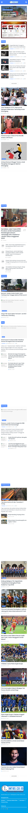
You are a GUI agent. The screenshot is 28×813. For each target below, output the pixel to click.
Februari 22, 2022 (5, 586)
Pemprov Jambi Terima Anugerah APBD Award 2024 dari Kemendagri (12, 424)
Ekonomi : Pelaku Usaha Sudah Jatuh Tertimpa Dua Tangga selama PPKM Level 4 (14, 294)
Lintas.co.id (7, 794)
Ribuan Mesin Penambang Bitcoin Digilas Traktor (17, 521)
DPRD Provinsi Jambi (7, 9)
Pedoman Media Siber (12, 800)
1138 (24, 63)
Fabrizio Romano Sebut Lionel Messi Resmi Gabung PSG (13, 768)
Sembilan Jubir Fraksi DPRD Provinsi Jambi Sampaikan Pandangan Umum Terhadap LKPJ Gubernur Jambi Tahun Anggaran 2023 (11, 233)
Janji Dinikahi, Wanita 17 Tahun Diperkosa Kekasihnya (17, 60)
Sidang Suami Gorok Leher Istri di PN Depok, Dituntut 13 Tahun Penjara (18, 75)
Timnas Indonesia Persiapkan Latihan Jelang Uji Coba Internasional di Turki (13, 610)
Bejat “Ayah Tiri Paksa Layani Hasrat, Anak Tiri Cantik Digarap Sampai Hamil (17, 53)
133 (16, 426)
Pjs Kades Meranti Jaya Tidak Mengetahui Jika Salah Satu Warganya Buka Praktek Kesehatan (16, 365)
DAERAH (4, 420)
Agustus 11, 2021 (5, 692)
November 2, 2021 (5, 167)
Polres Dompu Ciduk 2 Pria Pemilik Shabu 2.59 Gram (12, 136)
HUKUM (4, 104)
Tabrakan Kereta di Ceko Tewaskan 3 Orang (12, 503)
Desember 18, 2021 (5, 613)
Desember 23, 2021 (12, 448)
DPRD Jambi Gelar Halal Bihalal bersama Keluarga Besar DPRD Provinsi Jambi (15, 245)
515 (16, 343)
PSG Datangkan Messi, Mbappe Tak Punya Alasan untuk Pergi (13, 689)
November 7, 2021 (5, 139)
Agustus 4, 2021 (10, 505)
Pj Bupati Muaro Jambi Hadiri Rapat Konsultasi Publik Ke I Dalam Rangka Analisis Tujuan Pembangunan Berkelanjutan (14, 253)
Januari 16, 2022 (12, 440)
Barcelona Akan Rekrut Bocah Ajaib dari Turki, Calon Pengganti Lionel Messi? (12, 637)
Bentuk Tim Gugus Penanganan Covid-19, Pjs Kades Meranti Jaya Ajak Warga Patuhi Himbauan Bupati (17, 356)
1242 (25, 56)
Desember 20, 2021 (19, 56)
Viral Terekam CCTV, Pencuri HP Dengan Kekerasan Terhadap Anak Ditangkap (13, 109)
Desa (3, 337)
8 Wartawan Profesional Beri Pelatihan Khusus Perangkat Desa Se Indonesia (12, 340)
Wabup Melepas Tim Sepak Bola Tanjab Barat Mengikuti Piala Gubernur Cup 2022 (11, 583)
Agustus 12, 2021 (5, 641)
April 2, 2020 (11, 360)
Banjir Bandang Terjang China (16, 514)
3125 (25, 78)
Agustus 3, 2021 (5, 317)
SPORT (3, 606)
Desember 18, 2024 (10, 426)
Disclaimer (22, 800)
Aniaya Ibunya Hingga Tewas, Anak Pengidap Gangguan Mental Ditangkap (13, 164)
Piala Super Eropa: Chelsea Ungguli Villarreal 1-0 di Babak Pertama (12, 715)
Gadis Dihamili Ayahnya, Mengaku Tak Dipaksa (17, 438)
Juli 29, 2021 (4, 297)
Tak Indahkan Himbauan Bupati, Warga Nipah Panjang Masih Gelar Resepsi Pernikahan (15, 268)
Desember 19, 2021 (18, 63)
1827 (16, 505)
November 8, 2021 (18, 78)
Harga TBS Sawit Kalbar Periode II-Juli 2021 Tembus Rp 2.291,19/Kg (13, 314)
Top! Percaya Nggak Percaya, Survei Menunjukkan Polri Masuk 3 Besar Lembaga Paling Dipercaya (17, 445)
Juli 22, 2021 (11, 523)
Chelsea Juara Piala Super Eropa (12, 664)
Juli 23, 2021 (11, 516)
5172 (25, 71)
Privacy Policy (4, 802)
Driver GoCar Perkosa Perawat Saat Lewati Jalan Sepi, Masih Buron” (17, 67)
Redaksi (12, 48)
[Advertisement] (14, 187)
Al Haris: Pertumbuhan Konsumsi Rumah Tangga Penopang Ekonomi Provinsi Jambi (16, 261)
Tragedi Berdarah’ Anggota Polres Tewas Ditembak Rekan (17, 46)
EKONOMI (4, 290)
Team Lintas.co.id (21, 794)
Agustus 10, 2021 (5, 771)
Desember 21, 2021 (18, 48)
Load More (14, 83)
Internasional (5, 499)
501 (24, 48)
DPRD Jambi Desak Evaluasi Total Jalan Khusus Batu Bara (9, 14)
